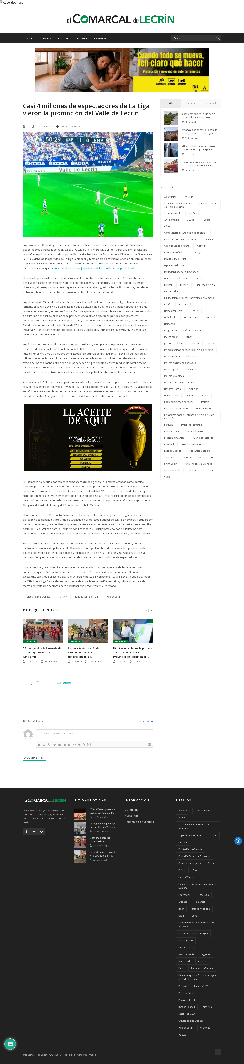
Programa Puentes (174, 437)
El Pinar (168, 284)
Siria (211, 457)
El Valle (184, 284)
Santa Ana (169, 457)
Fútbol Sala (170, 317)
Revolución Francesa (193, 444)
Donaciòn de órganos (176, 278)
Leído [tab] (170, 103)
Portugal (168, 424)
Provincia (100, 38)
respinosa (189, 154)
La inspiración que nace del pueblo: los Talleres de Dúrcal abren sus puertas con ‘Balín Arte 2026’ (104, 825)
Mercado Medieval (174, 375)
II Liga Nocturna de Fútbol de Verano (183, 330)
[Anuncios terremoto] (122, 70)
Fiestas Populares (174, 310)
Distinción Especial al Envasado (181, 271)
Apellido (189, 196)
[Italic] (44, 745)
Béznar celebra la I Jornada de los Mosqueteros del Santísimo (100, 839)
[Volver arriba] (218, 1052)
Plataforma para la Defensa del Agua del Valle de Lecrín (189, 416)
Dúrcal (199, 278)
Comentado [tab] (211, 103)
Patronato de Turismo (176, 408)
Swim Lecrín (170, 463)
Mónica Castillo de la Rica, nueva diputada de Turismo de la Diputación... (133, 652)
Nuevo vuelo (171, 395)
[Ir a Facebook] (26, 831)
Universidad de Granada (198, 463)
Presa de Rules (196, 431)
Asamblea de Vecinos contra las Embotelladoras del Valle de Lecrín (190, 205)
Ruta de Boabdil (172, 450)
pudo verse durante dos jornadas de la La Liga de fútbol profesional (92, 268)
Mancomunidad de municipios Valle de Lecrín (188, 349)
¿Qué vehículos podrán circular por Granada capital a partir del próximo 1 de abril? (199, 147)
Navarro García (172, 388)
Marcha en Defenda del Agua (180, 362)
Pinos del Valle (204, 408)
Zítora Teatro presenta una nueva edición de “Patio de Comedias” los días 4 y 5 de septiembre (103, 811)
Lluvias (210, 343)
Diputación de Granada (38, 596)
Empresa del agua (206, 284)
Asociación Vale (172, 213)
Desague (198, 252)
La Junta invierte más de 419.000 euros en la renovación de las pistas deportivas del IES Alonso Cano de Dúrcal (104, 854)
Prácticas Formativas (192, 424)
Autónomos (195, 213)
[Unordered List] (64, 745)
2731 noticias (63, 683)
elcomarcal (31, 661)
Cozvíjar (201, 245)
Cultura (63, 38)
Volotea (211, 470)
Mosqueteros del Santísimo (179, 382)
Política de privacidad (139, 822)
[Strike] (54, 745)
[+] (89, 744)
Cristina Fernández (174, 252)
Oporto (190, 395)
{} (84, 744)
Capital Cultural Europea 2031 (180, 239)
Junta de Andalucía (174, 343)
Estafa (167, 304)
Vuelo (167, 476)
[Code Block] (74, 745)
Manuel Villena (192, 170)
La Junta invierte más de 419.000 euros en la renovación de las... (38, 652)
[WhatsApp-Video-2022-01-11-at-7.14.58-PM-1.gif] (88, 440)
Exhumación (185, 304)
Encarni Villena (172, 291)
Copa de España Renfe (176, 245)
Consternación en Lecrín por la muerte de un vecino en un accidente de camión (198, 115)
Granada (211, 317)
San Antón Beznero (199, 450)
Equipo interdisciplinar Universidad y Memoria (189, 297)
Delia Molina (191, 138)
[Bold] (39, 745)
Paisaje (205, 401)
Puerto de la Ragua (203, 437)
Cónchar (208, 239)
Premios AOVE (172, 431)
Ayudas (191, 219)
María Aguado (171, 369)
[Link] (79, 745)
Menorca (192, 369)
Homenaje (169, 323)
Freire (195, 310)
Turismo (62, 596)
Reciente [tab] (190, 103)
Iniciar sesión (145, 721)
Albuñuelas (170, 196)
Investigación (171, 336)
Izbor (189, 336)
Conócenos (132, 809)
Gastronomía (191, 317)
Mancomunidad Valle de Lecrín (180, 356)
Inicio (29, 38)
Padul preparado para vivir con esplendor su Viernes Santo (199, 163)
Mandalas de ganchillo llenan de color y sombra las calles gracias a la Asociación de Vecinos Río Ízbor (199, 131)
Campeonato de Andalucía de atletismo (185, 232)
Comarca (45, 38)
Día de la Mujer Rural (175, 258)
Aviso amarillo (171, 219)
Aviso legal (132, 816)
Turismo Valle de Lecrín (86, 596)
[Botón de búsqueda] (218, 38)
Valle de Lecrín (113, 596)
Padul (205, 395)
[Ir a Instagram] (41, 831)
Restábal (169, 444)
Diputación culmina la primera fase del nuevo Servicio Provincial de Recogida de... (87, 652)
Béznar (168, 226)
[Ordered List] (59, 745)
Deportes (81, 38)
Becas (207, 219)
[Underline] (49, 745)
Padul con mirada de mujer (178, 401)
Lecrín (195, 343)
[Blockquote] (69, 745)
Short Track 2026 (192, 457)
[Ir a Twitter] (34, 831)
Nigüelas (193, 388)
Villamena (193, 470)
